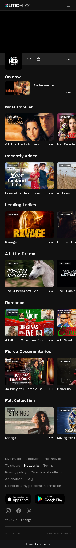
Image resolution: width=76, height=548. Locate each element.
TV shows (12, 465)
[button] (38, 88)
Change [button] (26, 520)
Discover (31, 459)
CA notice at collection (48, 472)
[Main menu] (68, 5)
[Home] (17, 5)
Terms (48, 465)
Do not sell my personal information (33, 486)
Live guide (13, 459)
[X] (29, 511)
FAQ (29, 479)
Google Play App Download (50, 500)
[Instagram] (8, 511)
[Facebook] (19, 511)
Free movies (52, 459)
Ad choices (13, 479)
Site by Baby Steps (59, 533)
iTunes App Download (18, 500)
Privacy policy (15, 472)
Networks (31, 465)
